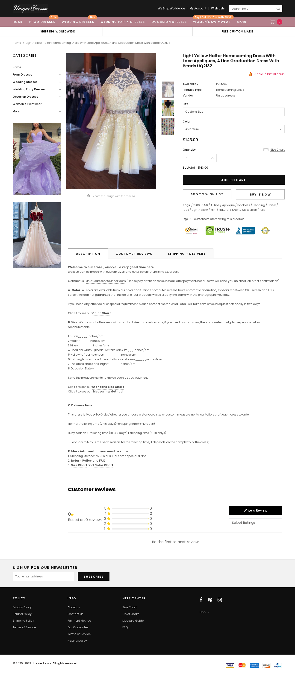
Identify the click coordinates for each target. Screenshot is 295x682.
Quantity (189, 150)
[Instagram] (220, 599)
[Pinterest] (210, 599)
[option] (58, 31)
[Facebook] (201, 599)
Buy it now (260, 194)
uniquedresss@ (106, 281)
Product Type (192, 90)
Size (186, 104)
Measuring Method (108, 391)
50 (191, 219)
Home (17, 43)
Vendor (188, 95)
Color (186, 121)
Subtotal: (189, 168)
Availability (190, 84)
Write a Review (255, 510)
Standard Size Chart (108, 387)
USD (203, 612)
